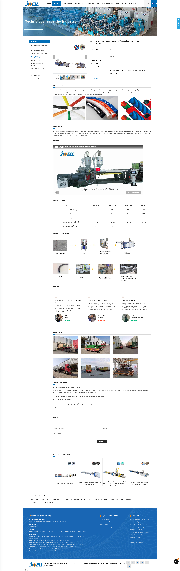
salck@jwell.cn (52, 521)
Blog (101, 563)
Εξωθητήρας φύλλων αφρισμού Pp (62, 499)
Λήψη (117, 3)
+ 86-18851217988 (52, 531)
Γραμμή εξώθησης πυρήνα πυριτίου (65, 483)
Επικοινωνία (133, 3)
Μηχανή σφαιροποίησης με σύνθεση (37, 64)
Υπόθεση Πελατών (107, 3)
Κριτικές (124, 3)
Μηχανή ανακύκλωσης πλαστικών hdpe (42, 502)
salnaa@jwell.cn (42, 521)
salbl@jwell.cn (33, 521)
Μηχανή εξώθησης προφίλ (37, 50)
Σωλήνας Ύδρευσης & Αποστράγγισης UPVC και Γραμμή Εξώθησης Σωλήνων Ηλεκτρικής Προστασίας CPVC (114, 483)
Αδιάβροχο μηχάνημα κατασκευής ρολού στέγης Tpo (88, 499)
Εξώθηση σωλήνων (125, 499)
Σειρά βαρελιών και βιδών (37, 69)
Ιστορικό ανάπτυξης (106, 522)
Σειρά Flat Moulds (35, 75)
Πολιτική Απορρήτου (116, 563)
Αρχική (49, 3)
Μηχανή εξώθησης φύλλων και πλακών (39, 46)
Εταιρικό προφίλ (105, 519)
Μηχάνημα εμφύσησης (36, 60)
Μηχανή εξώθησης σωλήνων (38, 57)
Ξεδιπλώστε (178, 23)
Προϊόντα (56, 3)
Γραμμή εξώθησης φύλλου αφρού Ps (41, 499)
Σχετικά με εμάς (67, 3)
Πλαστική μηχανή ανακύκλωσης (39, 53)
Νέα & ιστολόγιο (80, 3)
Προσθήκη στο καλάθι (96, 78)
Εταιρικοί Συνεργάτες (106, 527)
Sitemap (106, 563)
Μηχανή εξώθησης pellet (111, 499)
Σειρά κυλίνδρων (35, 72)
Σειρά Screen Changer (37, 79)
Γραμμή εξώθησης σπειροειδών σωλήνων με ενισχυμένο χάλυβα (89, 483)
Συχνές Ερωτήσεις (93, 3)
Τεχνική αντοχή (104, 524)
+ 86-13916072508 (81, 531)
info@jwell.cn (32, 526)
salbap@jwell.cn (61, 521)
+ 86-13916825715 (70, 531)
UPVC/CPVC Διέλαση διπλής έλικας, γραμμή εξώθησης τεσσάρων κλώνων (139, 483)
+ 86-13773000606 (34, 531)
